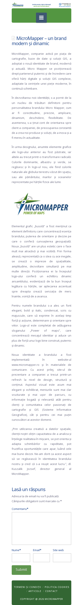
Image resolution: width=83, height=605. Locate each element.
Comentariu (20, 509)
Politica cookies (57, 587)
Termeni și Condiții (27, 587)
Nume (16, 550)
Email (37, 550)
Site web (58, 550)
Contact (51, 591)
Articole (35, 591)
